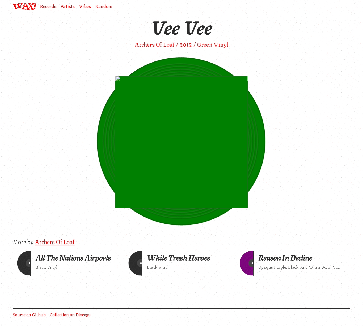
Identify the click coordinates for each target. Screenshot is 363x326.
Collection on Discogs (70, 314)
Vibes (85, 6)
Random (103, 6)
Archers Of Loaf (55, 241)
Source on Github (29, 314)
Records (48, 6)
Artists (68, 6)
